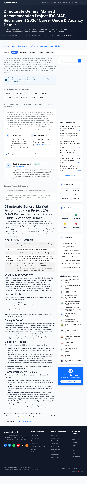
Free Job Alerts (67, 2)
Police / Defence (55, 441)
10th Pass (65, 190)
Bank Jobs (54, 435)
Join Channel (70, 381)
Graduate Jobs (35, 451)
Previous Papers (76, 448)
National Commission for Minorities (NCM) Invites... (68, 152)
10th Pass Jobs (35, 435)
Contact (81, 468)
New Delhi (8, 93)
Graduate (65, 198)
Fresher (41, 52)
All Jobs (14, 52)
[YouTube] (18, 445)
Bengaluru (24, 97)
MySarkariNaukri (10, 2)
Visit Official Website (42, 145)
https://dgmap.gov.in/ (24, 421)
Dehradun (8, 97)
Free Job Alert (55, 457)
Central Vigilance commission (70, 343)
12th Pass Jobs (35, 438)
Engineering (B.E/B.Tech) (38, 446)
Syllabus (74, 445)
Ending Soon (49, 52)
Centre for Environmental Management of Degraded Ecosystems (73, 309)
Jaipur (27, 93)
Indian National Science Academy (72, 354)
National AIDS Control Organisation (71, 349)
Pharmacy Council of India (73, 324)
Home (44, 2)
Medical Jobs (55, 454)
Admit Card (75, 437)
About (63, 468)
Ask (48, 2)
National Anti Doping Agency (71, 314)
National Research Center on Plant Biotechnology (72, 302)
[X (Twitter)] (22, 445)
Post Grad (76, 198)
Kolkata (44, 93)
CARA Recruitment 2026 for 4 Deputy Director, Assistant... (69, 135)
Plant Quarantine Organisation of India (71, 320)
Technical (32, 52)
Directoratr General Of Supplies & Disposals (71, 329)
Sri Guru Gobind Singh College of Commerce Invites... (70, 127)
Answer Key (75, 442)
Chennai (33, 97)
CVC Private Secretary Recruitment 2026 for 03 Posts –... (70, 143)
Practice (53, 2)
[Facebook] (5, 445)
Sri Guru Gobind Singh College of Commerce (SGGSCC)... (70, 159)
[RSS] (26, 445)
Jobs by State (55, 443)
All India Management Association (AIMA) (71, 296)
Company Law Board (71, 291)
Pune (16, 97)
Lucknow (35, 93)
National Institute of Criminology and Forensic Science (72, 336)
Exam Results (75, 439)
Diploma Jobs (34, 443)
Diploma (76, 194)
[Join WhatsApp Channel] (13, 445)
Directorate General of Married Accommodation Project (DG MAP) (39, 46)
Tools (59, 2)
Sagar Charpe (19, 166)
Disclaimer (74, 468)
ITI (65, 194)
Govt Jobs (13, 46)
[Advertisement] (70, 92)
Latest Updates (55, 449)
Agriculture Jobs (55, 446)
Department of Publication (73, 360)
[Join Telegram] (9, 445)
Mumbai (42, 97)
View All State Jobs (70, 175)
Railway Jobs (78, 2)
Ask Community (76, 456)
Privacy (69, 468)
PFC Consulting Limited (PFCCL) (72, 280)
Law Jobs (33, 449)
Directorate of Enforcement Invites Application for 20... (69, 167)
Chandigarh (18, 93)
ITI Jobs (33, 441)
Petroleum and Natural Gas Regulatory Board (73, 286)
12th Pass (76, 190)
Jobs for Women (55, 451)
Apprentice (23, 52)
